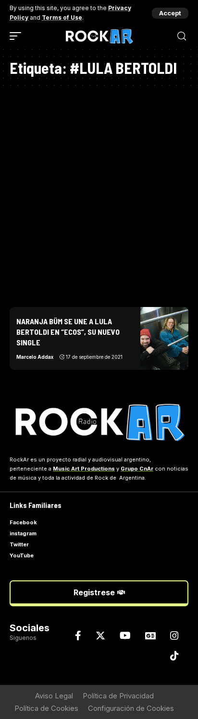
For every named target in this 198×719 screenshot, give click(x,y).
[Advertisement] (99, 194)
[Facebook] (78, 635)
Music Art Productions (84, 468)
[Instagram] (174, 635)
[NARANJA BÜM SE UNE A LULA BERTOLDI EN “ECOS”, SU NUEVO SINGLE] (164, 338)
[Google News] (150, 635)
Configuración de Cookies (131, 708)
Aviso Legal (54, 695)
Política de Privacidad (118, 695)
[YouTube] (125, 635)
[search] (181, 36)
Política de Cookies (46, 708)
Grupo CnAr (137, 468)
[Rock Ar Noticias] (99, 36)
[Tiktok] (174, 656)
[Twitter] (100, 635)
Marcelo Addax (34, 357)
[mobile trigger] (18, 36)
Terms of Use (62, 17)
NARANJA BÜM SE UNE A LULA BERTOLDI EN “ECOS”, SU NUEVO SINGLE (68, 332)
